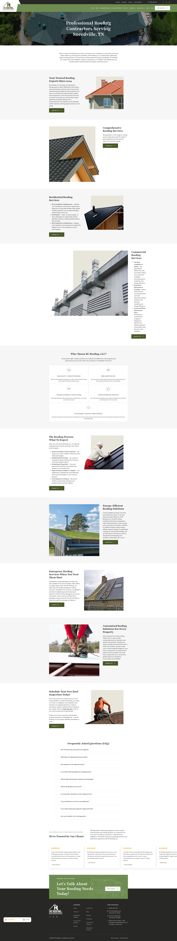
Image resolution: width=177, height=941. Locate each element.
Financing (123, 2)
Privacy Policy (124, 938)
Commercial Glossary (89, 923)
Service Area (140, 8)
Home (92, 8)
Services (125, 8)
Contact (130, 2)
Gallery (148, 8)
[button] (125, 8)
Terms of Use (114, 938)
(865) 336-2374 (67, 709)
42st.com (71, 938)
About (97, 8)
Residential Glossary (89, 929)
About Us (76, 912)
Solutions (132, 8)
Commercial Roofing (116, 8)
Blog (152, 8)
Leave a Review (138, 2)
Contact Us (89, 908)
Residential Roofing (105, 8)
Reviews (118, 2)
